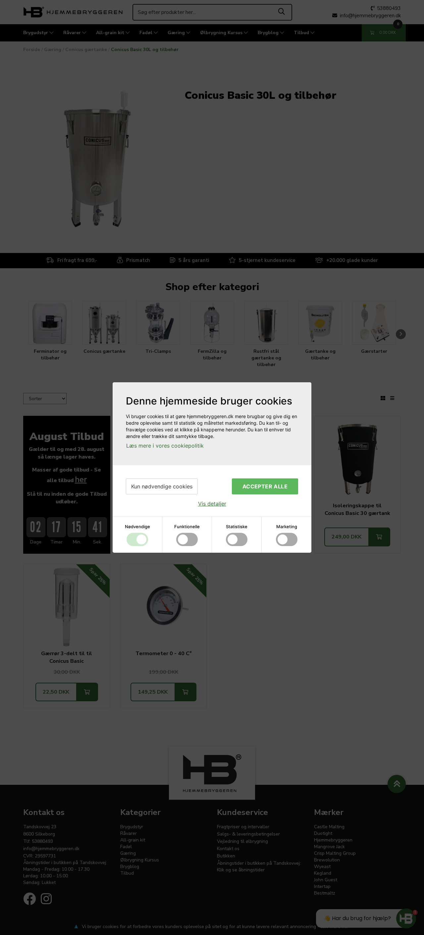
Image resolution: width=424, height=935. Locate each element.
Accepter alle (265, 486)
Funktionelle (187, 526)
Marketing (286, 526)
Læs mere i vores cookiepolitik (165, 445)
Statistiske (236, 526)
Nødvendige (137, 526)
